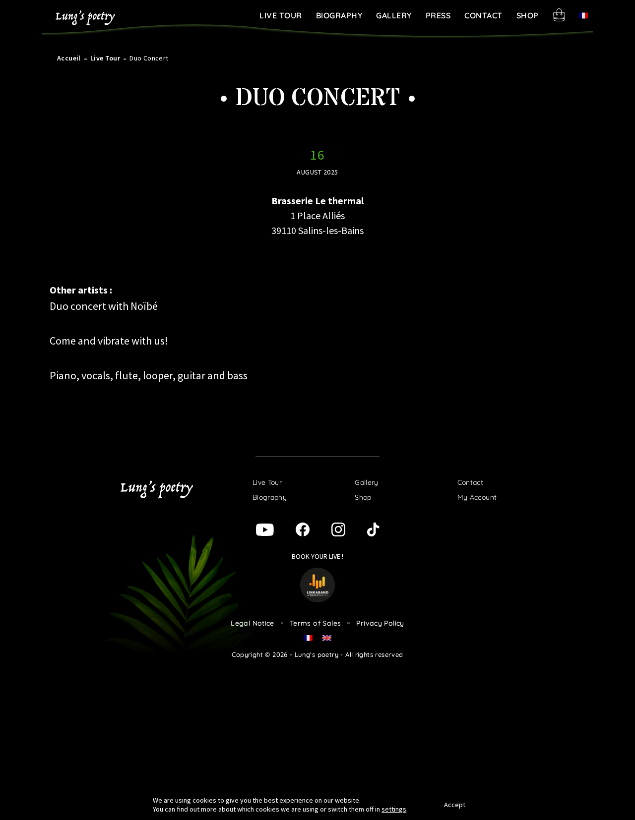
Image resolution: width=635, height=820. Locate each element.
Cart (559, 14)
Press (438, 15)
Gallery (394, 15)
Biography (339, 15)
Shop (527, 15)
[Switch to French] (583, 15)
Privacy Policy (380, 623)
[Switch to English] (327, 637)
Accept (454, 804)
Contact (483, 15)
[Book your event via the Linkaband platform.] (317, 584)
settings (393, 809)
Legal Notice (252, 623)
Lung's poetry (85, 18)
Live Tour (280, 15)
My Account (477, 497)
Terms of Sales (315, 623)
